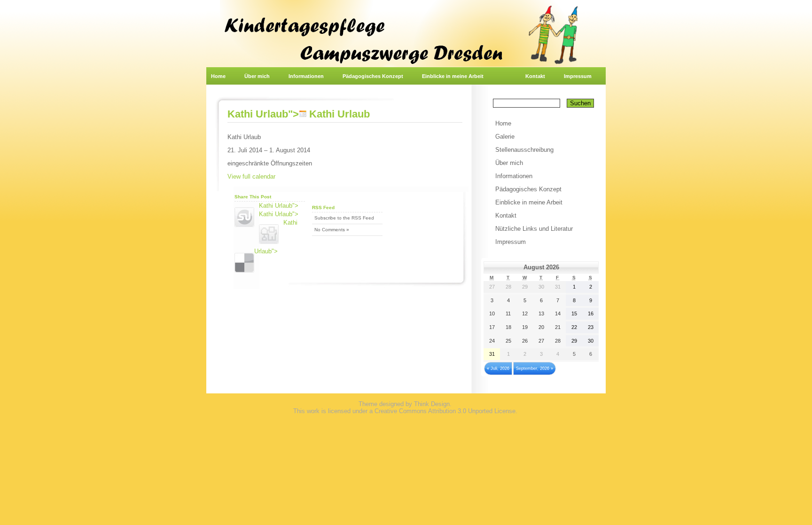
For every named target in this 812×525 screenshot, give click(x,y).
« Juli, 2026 (498, 368)
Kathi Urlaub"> (278, 205)
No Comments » (331, 229)
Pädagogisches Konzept (373, 76)
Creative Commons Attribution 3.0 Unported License (445, 411)
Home (218, 76)
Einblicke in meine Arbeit (453, 76)
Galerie (505, 136)
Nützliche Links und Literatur (534, 228)
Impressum (578, 76)
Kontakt (535, 76)
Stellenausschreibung (524, 149)
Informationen (306, 76)
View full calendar (251, 176)
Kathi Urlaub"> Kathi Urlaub (298, 114)
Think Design (432, 403)
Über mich (257, 76)
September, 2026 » (534, 368)
